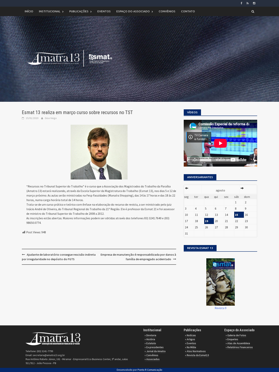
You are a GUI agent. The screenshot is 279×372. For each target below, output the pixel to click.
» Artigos (190, 339)
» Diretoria (150, 335)
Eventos (104, 11)
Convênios (167, 11)
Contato (188, 11)
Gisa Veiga (51, 118)
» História (150, 339)
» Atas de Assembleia (238, 343)
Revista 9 (220, 308)
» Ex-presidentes (154, 347)
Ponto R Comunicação (150, 369)
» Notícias (190, 335)
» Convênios (151, 355)
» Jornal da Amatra (155, 351)
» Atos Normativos (195, 351)
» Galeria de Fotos (236, 335)
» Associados (152, 359)
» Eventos (190, 343)
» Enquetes (232, 339)
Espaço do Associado (133, 11)
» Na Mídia (190, 347)
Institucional (49, 11)
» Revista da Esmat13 (197, 355)
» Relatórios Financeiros (239, 347)
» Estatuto (150, 343)
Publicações (78, 11)
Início (29, 11)
